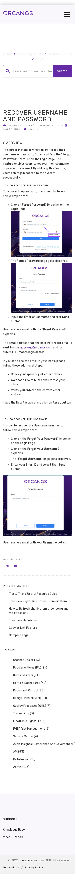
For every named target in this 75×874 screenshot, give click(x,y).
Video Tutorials (13, 837)
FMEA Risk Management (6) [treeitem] (31, 728)
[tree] (37, 713)
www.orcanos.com (31, 860)
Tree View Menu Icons (23, 620)
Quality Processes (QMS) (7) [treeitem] (31, 706)
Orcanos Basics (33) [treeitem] (26, 660)
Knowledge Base (30, 54)
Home (7, 54)
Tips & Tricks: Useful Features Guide (33, 594)
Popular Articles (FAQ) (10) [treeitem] (30, 667)
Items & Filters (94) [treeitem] (26, 675)
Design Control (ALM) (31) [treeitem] (30, 698)
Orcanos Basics (60, 54)
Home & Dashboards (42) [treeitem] (30, 683)
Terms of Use (11, 867)
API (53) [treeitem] (18, 751)
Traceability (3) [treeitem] (23, 713)
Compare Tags (18, 635)
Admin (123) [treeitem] (21, 767)
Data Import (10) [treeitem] (24, 759)
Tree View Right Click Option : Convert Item (38, 601)
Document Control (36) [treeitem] (29, 690)
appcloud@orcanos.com (36, 347)
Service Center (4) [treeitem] (25, 736)
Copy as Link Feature (23, 628)
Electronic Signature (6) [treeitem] (29, 721)
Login (40, 59)
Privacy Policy (34, 867)
